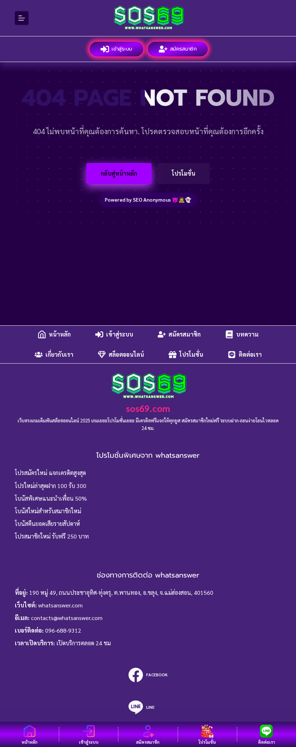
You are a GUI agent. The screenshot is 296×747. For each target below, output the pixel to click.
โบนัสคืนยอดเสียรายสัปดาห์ (47, 523)
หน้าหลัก (60, 334)
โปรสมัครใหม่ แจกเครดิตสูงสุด (50, 472)
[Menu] (22, 18)
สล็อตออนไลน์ (126, 354)
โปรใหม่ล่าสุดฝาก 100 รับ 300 (50, 485)
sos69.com (148, 408)
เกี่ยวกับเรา (59, 354)
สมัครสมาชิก (182, 48)
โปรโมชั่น (183, 173)
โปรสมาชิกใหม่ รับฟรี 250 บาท (52, 536)
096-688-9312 (63, 630)
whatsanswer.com (60, 605)
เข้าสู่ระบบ (121, 48)
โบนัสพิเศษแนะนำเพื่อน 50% (51, 498)
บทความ (247, 334)
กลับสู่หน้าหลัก (119, 173)
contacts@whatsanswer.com (67, 617)
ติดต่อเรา (250, 354)
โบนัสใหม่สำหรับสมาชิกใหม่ (48, 511)
